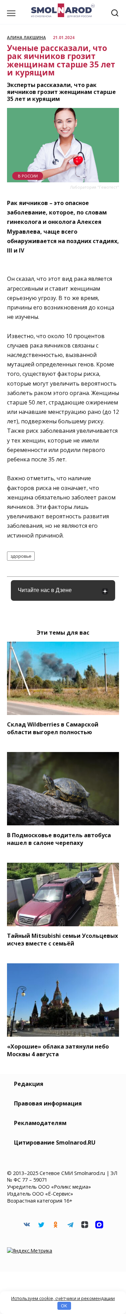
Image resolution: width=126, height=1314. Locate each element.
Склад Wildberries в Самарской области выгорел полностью (52, 728)
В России (28, 175)
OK (64, 1305)
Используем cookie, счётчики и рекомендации (63, 1298)
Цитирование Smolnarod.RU (55, 1142)
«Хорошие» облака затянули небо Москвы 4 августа (58, 1050)
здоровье (20, 556)
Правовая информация (48, 1103)
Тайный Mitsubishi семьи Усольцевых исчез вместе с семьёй (62, 939)
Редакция (28, 1084)
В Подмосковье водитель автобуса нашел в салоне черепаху (59, 838)
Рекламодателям (40, 1123)
